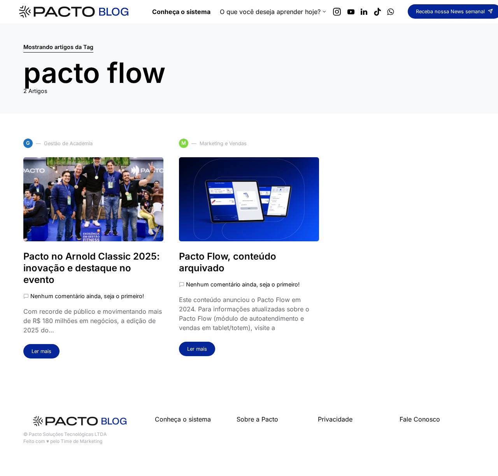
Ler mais (41, 351)
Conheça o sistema (183, 419)
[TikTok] (377, 12)
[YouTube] (351, 12)
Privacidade (335, 419)
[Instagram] (337, 12)
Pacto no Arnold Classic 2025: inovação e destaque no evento (91, 268)
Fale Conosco (420, 419)
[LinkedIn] (364, 12)
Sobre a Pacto (257, 419)
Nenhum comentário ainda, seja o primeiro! (87, 296)
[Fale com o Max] (390, 12)
